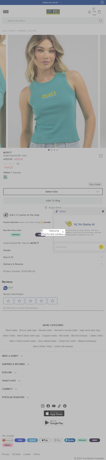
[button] (62, 231)
